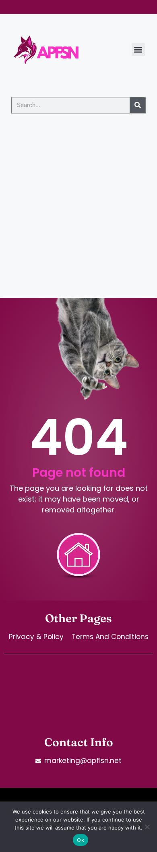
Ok (80, 840)
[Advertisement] (78, 216)
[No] (147, 827)
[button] (138, 49)
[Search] (137, 105)
